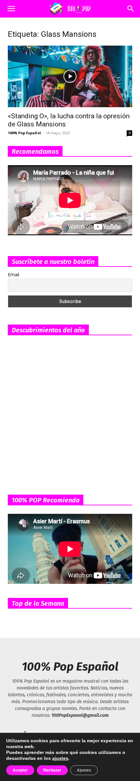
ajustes (60, 758)
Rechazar (52, 770)
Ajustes (84, 770)
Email (13, 274)
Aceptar (20, 770)
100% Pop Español (24, 132)
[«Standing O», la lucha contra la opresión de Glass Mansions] (70, 76)
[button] (11, 9)
